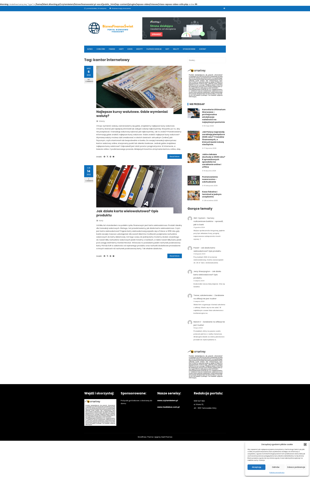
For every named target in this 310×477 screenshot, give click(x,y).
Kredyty (139, 49)
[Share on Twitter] (107, 156)
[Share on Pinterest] (110, 156)
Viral (156, 437)
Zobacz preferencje (296, 467)
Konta (130, 49)
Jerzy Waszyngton (202, 271)
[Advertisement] (155, 459)
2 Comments (89, 180)
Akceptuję (256, 467)
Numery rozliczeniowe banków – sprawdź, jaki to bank (208, 221)
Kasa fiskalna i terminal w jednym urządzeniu (211, 194)
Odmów (275, 467)
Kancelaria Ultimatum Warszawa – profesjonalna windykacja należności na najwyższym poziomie (213, 115)
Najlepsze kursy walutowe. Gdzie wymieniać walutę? (132, 114)
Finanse (112, 49)
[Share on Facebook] (104, 156)
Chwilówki (101, 49)
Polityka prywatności (276, 473)
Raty (167, 49)
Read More (174, 156)
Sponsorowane (189, 49)
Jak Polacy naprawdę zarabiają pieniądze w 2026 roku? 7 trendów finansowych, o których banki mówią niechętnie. (213, 138)
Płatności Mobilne (154, 49)
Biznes (90, 49)
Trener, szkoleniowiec (203, 295)
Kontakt (202, 49)
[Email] (113, 156)
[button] (305, 444)
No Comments (89, 80)
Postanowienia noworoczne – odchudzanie (210, 179)
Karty (121, 49)
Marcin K (197, 321)
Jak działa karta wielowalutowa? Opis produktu (127, 213)
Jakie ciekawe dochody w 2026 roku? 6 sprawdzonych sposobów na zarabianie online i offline (213, 160)
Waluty (176, 49)
